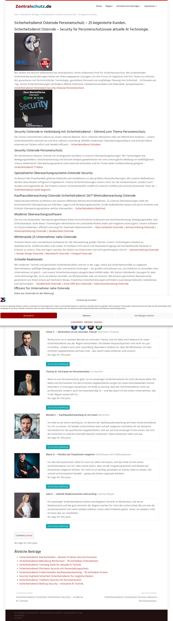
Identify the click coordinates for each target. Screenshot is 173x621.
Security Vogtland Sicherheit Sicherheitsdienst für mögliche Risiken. (56, 576)
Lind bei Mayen (106, 494)
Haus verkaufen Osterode (109, 227)
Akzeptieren (28, 315)
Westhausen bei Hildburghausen (113, 454)
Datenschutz (88, 322)
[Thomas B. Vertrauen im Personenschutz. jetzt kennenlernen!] (27, 382)
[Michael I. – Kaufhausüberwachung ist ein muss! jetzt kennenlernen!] (27, 426)
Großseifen (97, 371)
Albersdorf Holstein (108, 332)
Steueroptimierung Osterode (30, 230)
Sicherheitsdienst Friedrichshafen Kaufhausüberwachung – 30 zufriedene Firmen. (63, 572)
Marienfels (103, 415)
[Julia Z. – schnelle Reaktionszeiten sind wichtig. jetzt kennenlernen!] (27, 505)
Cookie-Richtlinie (77, 322)
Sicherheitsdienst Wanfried (90, 208)
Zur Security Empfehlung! (58, 364)
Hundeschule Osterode (61, 230)
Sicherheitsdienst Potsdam (86, 144)
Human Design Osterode (29, 253)
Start (16, 14)
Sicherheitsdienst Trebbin (28, 167)
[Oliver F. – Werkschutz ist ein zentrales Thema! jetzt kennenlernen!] (27, 343)
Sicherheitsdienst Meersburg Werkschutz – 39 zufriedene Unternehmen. (58, 560)
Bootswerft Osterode (57, 253)
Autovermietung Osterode (140, 227)
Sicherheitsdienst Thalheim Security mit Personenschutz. (50, 579)
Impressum (98, 322)
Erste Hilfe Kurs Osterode (78, 283)
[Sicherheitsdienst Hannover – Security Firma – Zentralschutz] (33, 6)
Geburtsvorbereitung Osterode (111, 283)
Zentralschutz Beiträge (127, 6)
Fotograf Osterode (81, 253)
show (29, 535)
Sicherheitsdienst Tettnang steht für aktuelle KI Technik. (50, 564)
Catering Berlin (70, 613)
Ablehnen (87, 315)
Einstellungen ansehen (144, 315)
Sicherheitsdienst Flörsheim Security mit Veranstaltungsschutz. (54, 568)
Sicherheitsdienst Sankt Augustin (32, 189)
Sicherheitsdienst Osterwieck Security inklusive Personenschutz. (49, 87)
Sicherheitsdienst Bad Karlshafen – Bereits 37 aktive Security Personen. (58, 557)
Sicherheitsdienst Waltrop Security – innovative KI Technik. (51, 583)
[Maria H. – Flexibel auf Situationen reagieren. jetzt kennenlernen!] (27, 465)
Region (109, 6)
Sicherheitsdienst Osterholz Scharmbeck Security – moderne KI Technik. (49, 597)
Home (99, 6)
